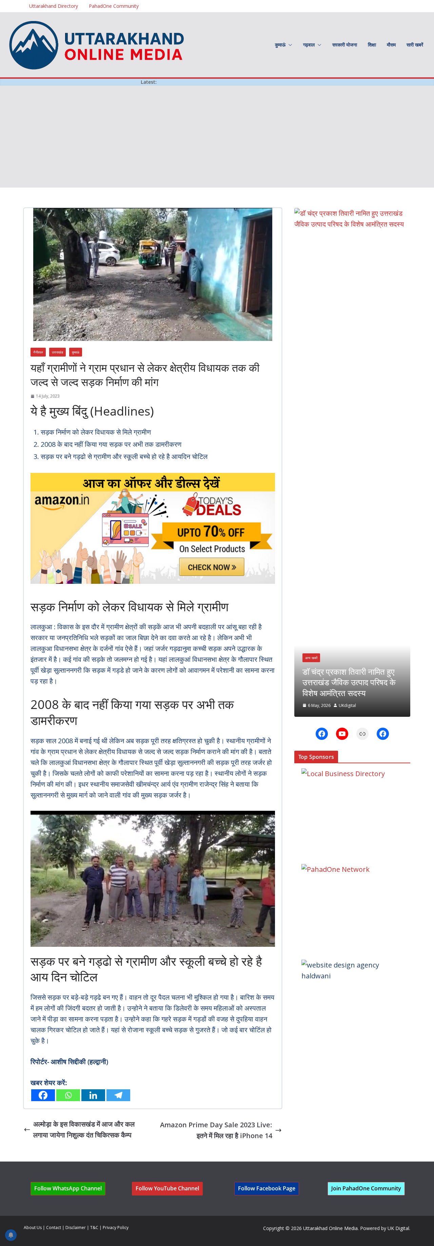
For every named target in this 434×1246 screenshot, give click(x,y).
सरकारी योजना (344, 44)
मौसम (391, 44)
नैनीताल (38, 352)
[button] (288, 45)
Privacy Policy (116, 1227)
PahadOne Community (114, 6)
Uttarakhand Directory (53, 6)
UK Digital (398, 1228)
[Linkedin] (93, 1095)
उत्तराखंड (57, 352)
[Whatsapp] (68, 1095)
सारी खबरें (415, 44)
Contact (53, 1227)
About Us (33, 1227)
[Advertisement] (217, 136)
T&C (94, 1227)
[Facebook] (43, 1095)
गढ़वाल (309, 44)
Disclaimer (75, 1227)
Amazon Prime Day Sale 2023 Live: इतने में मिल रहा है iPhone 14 (216, 1130)
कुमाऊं (280, 44)
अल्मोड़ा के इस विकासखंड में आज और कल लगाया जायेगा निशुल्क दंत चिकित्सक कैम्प (84, 1129)
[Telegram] (118, 1095)
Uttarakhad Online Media (330, 1228)
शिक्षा (372, 44)
